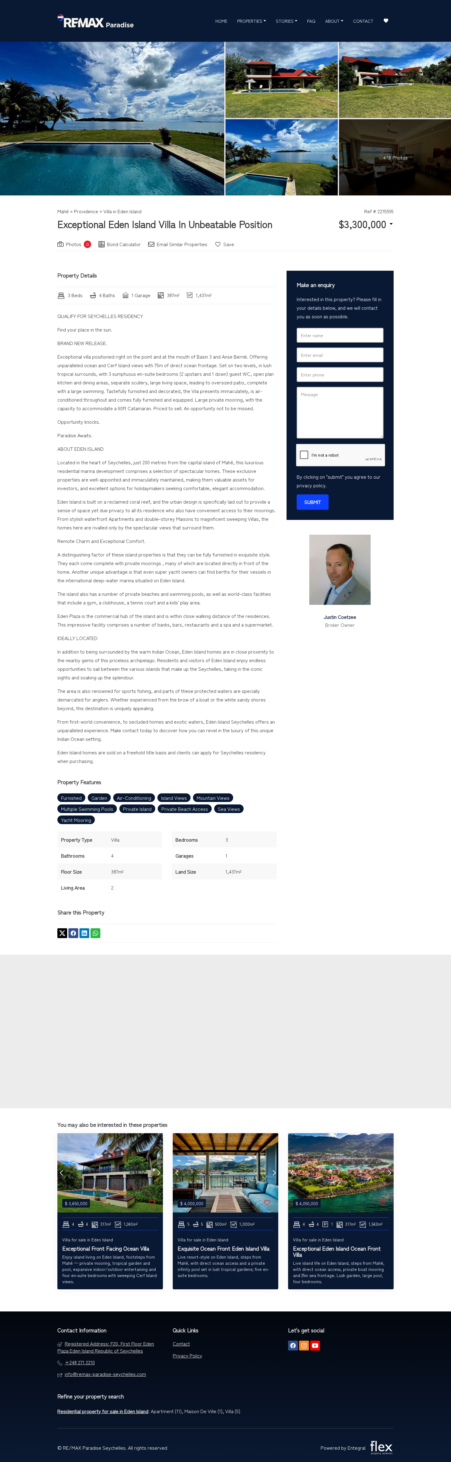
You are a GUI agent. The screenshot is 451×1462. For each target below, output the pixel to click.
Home (221, 21)
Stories (285, 21)
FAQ (311, 21)
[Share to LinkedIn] (84, 933)
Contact (363, 21)
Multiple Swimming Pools (87, 808)
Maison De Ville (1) (203, 1411)
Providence (86, 211)
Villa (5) (232, 1411)
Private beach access (184, 808)
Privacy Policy (187, 1355)
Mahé (63, 211)
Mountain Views (213, 797)
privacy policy (311, 485)
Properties (250, 21)
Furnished (71, 797)
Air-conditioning (134, 797)
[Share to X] (62, 933)
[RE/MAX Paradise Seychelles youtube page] (315, 1345)
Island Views (174, 797)
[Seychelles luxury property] (95, 20)
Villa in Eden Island (122, 211)
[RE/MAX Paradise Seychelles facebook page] (293, 1345)
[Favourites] (386, 21)
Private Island (137, 808)
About (333, 21)
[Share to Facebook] (73, 933)
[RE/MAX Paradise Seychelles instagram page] (304, 1345)
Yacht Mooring (76, 819)
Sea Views (229, 808)
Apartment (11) (166, 1411)
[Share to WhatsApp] (95, 933)
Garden (99, 797)
